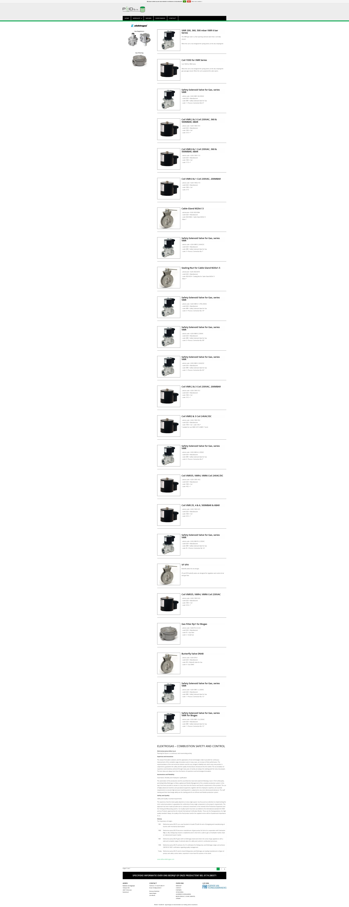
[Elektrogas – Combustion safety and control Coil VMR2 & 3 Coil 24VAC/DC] (169, 426)
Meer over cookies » (197, 1)
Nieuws (148, 18)
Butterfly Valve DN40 (193, 653)
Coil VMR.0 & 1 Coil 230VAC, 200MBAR (201, 178)
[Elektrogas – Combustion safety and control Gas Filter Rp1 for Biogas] (169, 633)
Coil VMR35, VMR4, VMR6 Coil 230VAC (201, 594)
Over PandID (160, 18)
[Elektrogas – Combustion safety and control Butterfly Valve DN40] (169, 663)
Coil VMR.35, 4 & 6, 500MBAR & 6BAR (201, 505)
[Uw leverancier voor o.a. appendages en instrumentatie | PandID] (174, 9)
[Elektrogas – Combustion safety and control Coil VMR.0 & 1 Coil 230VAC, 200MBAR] (169, 188)
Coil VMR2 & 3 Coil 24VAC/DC (196, 416)
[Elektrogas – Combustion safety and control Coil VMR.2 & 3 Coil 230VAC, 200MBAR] (169, 396)
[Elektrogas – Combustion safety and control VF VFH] (169, 574)
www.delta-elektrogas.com (165, 859)
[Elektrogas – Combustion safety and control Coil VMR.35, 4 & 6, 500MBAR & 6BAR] (169, 515)
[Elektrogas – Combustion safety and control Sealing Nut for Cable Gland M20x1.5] (169, 277)
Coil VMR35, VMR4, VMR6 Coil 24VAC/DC (202, 475)
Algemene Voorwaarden (183, 894)
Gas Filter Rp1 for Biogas (194, 623)
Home (127, 18)
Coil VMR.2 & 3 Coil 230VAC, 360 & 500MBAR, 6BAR (199, 120)
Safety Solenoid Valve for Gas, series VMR (201, 91)
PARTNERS (179, 890)
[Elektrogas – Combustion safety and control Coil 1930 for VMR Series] (169, 69)
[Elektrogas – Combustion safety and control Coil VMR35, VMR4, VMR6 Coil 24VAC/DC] (169, 485)
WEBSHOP (178, 886)
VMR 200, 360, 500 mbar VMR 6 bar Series (200, 31)
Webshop (136, 18)
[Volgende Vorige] (224, 869)
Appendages (152, 893)
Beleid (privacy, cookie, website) (185, 896)
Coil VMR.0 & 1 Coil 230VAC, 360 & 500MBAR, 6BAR (199, 150)
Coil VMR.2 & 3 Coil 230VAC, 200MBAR (201, 386)
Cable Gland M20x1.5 (193, 208)
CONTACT (178, 888)
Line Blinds (152, 895)
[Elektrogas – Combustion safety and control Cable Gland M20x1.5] (169, 218)
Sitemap (178, 898)
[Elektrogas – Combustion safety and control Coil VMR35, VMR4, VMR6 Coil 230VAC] (169, 604)
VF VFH (185, 564)
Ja (184, 1)
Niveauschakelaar (154, 891)
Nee (189, 1)
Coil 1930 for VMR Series (194, 60)
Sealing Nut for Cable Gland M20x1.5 (201, 267)
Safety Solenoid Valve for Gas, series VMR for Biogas (201, 714)
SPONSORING (179, 892)
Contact (172, 18)
